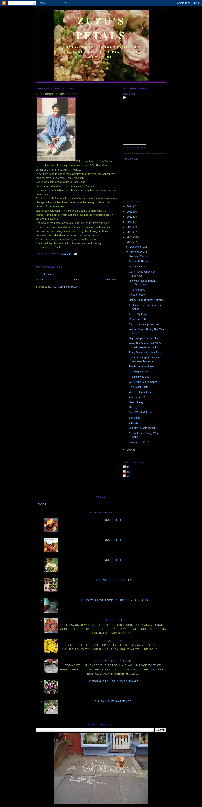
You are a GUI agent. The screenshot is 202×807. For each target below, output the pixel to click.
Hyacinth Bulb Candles (113, 580)
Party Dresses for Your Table (145, 352)
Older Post (111, 279)
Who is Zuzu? (137, 397)
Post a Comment (45, 274)
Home (77, 279)
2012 (130, 216)
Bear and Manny (138, 256)
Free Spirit (113, 620)
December (136, 246)
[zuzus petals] (134, 143)
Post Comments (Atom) (65, 286)
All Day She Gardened (113, 701)
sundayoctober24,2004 (113, 660)
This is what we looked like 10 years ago (113, 600)
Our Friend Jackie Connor (143, 381)
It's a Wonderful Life (140, 412)
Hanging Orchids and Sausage (113, 681)
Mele (126, 466)
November (136, 251)
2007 (130, 242)
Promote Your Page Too (134, 147)
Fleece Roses (137, 294)
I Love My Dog (137, 314)
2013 (130, 211)
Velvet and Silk (137, 319)
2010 (130, 227)
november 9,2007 (139, 442)
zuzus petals (129, 94)
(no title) (113, 519)
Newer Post (42, 279)
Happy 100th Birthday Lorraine (146, 299)
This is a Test (137, 289)
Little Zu (133, 422)
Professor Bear (137, 266)
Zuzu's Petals (101, 27)
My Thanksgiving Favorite (144, 324)
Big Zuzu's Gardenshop (142, 427)
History (133, 407)
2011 (130, 221)
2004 (130, 449)
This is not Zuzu (138, 386)
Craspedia (113, 640)
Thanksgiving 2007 (140, 371)
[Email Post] (75, 254)
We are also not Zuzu (141, 392)
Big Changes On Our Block (144, 338)
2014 (130, 206)
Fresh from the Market (141, 366)
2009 (130, 232)
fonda (127, 471)
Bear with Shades (139, 261)
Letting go (134, 417)
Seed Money (136, 402)
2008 (130, 237)
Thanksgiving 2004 (140, 376)
